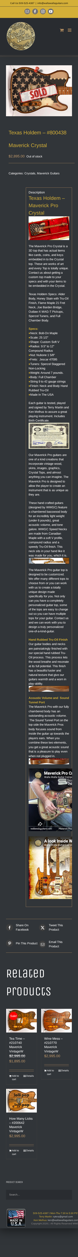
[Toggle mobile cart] (62, 30)
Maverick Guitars (48, 173)
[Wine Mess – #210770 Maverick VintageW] (56, 1021)
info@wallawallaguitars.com (52, 3)
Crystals (29, 173)
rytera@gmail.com (63, 1216)
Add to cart (15, 1078)
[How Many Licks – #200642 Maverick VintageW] (21, 1101)
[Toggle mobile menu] (70, 30)
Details (30, 1076)
